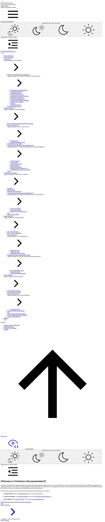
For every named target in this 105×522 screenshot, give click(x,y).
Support (12, 103)
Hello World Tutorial (15, 167)
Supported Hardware (15, 93)
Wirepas (6, 318)
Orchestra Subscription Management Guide (18, 255)
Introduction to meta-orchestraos (18, 90)
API (8, 312)
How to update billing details (17, 273)
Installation (10, 188)
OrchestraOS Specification (14, 106)
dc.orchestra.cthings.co (38, 499)
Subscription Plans (15, 272)
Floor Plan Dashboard (13, 293)
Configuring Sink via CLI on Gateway (20, 169)
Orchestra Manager (9, 108)
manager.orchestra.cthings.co (43, 496)
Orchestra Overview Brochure (12, 325)
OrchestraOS (7, 59)
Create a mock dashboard (13, 316)
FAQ (5, 319)
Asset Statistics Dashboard (14, 292)
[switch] (11, 58)
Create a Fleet (14, 162)
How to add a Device (12, 125)
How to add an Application (14, 233)
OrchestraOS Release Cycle (17, 99)
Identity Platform (8, 216)
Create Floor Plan (15, 309)
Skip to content (4, 6)
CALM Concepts (15, 161)
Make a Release (14, 165)
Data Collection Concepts (14, 290)
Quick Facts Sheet (8, 326)
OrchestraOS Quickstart (16, 91)
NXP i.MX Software (15, 105)
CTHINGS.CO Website (16, 102)
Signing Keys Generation (17, 97)
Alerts (8, 171)
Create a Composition (16, 164)
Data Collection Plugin (13, 214)
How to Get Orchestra (13, 231)
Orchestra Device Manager (14, 191)
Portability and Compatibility (14, 143)
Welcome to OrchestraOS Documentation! (18, 74)
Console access (14, 140)
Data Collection (8, 275)
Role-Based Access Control (17, 253)
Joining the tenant (15, 252)
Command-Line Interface (10, 173)
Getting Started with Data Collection (16, 313)
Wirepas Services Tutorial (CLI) (18, 211)
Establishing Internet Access (17, 142)
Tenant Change (11, 190)
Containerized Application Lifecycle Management (20, 145)
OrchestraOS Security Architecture (19, 96)
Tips (8, 213)
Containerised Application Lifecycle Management (20, 193)
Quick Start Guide (8, 57)
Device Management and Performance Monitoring (20, 123)
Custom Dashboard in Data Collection (17, 315)
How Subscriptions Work (17, 270)
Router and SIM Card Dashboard (15, 310)
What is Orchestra (8, 55)
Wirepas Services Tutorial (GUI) (18, 168)
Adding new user (14, 250)
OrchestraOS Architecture (17, 94)
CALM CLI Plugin (15, 208)
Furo (8, 520)
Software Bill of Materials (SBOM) (19, 100)
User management (12, 234)
